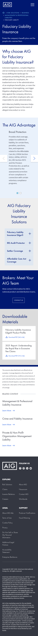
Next (34, 158)
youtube (31, 468)
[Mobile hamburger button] (32, 4)
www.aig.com (25, 590)
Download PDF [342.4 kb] (16, 337)
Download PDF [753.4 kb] (17, 356)
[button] (10, 535)
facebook (20, 468)
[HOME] (3, 13)
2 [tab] (20, 193)
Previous (3, 158)
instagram (24, 468)
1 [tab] (17, 193)
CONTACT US (18, 300)
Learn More (6, 410)
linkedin (27, 468)
